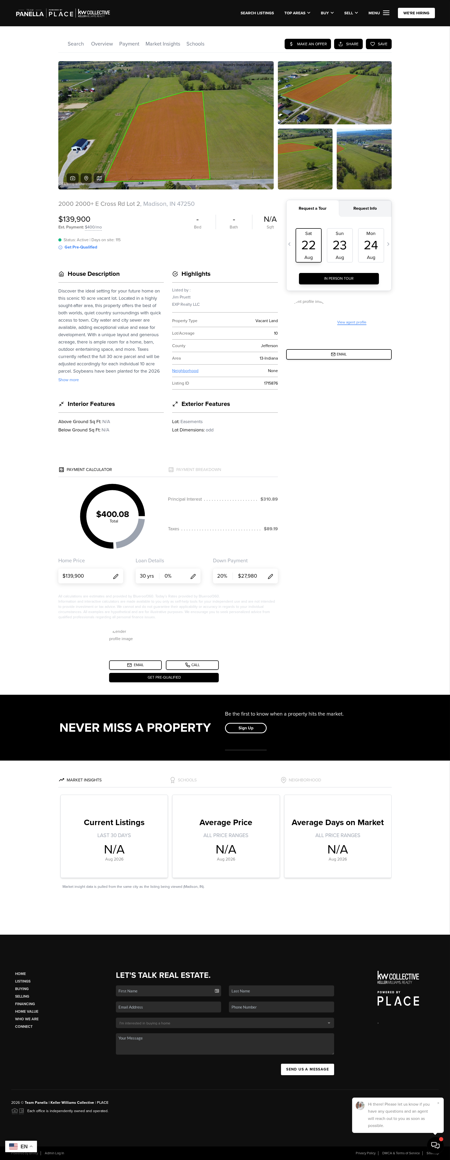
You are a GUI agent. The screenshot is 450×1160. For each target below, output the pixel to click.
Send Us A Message (307, 1069)
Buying (22, 989)
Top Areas (294, 13)
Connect (24, 1026)
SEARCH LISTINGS (257, 13)
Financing (25, 1004)
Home (20, 974)
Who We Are (27, 1019)
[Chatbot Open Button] (435, 1145)
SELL (348, 13)
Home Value (26, 1011)
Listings (22, 981)
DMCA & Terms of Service (401, 1153)
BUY (325, 13)
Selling (22, 996)
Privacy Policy (366, 1153)
